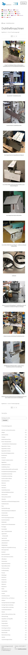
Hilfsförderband (5, 515)
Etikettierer (4, 487)
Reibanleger (4, 575)
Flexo (3, 506)
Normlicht (3, 552)
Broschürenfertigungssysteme (8, 453)
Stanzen (3, 611)
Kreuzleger (4, 526)
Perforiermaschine (5, 568)
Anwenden (5, 420)
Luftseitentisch (5, 542)
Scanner (3, 593)
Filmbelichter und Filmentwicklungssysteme (10, 501)
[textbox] (14, 418)
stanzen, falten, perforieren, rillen (8, 614)
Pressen (3, 572)
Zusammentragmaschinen (7, 639)
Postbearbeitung (5, 570)
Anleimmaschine (5, 434)
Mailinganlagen (5, 545)
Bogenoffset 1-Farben (6, 446)
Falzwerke (4, 499)
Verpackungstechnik (6, 630)
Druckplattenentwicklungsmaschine (9, 471)
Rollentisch (4, 584)
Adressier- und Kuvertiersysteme (8, 430)
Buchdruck (4, 457)
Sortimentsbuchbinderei (6, 609)
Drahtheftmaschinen (6, 467)
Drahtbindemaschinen (6, 464)
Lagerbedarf (4, 533)
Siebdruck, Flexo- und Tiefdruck (8, 598)
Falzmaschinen (5, 494)
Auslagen (3, 437)
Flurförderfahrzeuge (6, 508)
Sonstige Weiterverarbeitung (7, 607)
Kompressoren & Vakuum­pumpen (8, 524)
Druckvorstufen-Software (7, 478)
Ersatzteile (4, 485)
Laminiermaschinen (5, 540)
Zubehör (3, 637)
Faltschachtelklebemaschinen (8, 492)
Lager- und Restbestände (7, 531)
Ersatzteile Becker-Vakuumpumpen (9, 444)
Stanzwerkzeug (5, 616)
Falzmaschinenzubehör (6, 496)
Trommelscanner (5, 625)
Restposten (4, 579)
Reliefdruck (4, 577)
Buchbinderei (4, 455)
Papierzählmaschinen (6, 565)
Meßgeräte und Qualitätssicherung (9, 547)
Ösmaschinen (4, 561)
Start (4, 23)
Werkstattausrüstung (6, 634)
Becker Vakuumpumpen (6, 441)
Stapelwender (4, 621)
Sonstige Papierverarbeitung (7, 605)
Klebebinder (4, 522)
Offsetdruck (4, 559)
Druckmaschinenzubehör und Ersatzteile (10, 469)
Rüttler (3, 588)
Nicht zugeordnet (5, 549)
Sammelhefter (4, 591)
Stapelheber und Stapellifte (7, 618)
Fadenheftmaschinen (6, 490)
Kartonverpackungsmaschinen (8, 517)
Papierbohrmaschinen (6, 563)
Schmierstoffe (5, 536)
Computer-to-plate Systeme (7, 460)
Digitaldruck (4, 462)
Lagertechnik (4, 538)
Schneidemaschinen (6, 595)
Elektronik (4, 483)
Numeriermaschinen (6, 554)
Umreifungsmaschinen (6, 628)
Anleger (3, 432)
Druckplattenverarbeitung (7, 473)
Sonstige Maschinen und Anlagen (8, 602)
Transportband (5, 623)
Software (3, 600)
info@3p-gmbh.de (22, 649)
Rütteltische (4, 586)
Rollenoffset (4, 582)
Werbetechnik (4, 632)
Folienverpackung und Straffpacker (9, 510)
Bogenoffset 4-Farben (6, 450)
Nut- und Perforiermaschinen (7, 556)
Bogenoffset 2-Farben (6, 448)
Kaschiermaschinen (5, 519)
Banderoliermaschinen (6, 439)
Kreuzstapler (4, 529)
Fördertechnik (4, 513)
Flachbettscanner (5, 503)
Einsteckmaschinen (5, 480)
